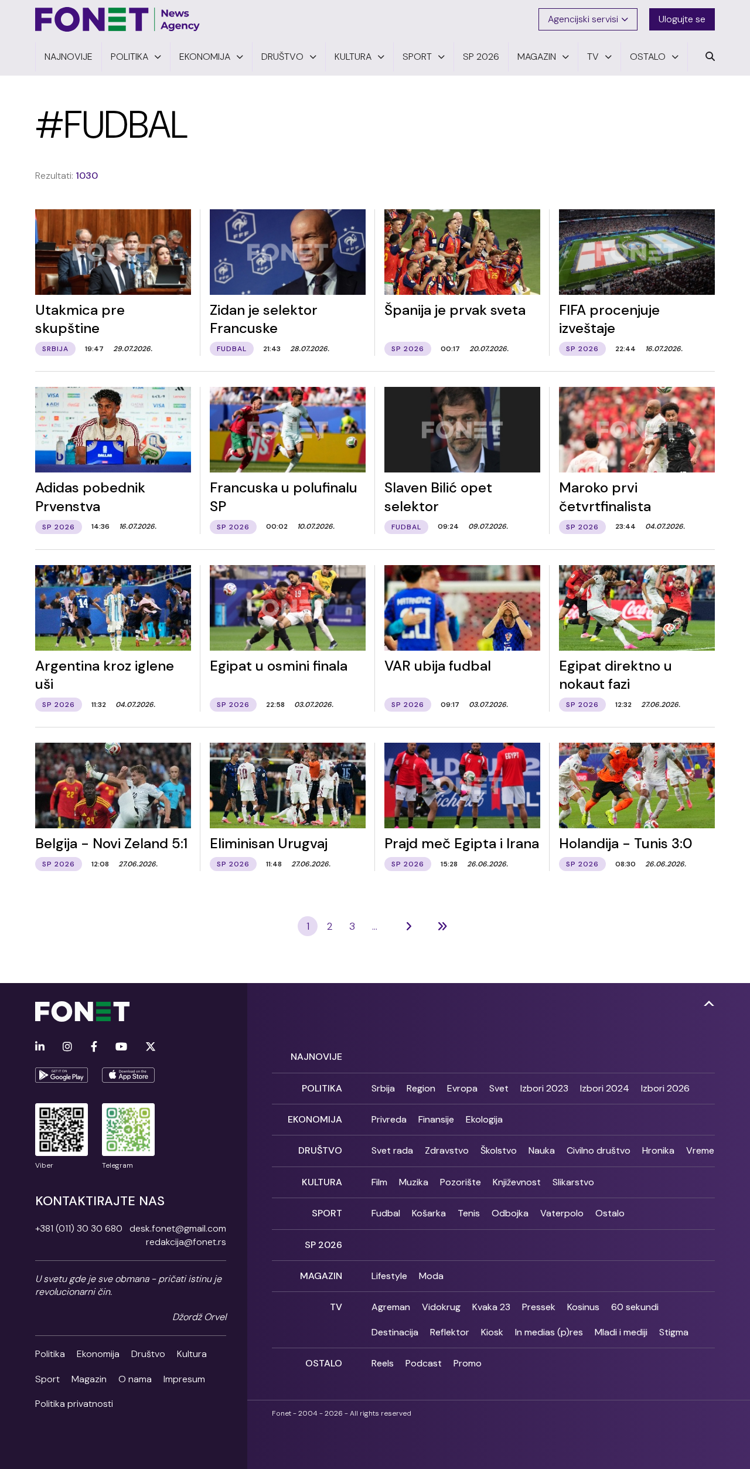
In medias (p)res (549, 1332)
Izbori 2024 (604, 1088)
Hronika (658, 1150)
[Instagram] (67, 1047)
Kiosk (492, 1332)
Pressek (538, 1307)
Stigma (673, 1332)
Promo (468, 1363)
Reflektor (449, 1332)
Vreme (700, 1150)
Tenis (469, 1213)
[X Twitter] (150, 1047)
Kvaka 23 (491, 1307)
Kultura (192, 1354)
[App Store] (128, 1075)
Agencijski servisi (583, 19)
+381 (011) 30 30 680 (78, 1228)
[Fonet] (117, 19)
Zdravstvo (447, 1150)
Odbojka (510, 1213)
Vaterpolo (562, 1213)
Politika (50, 1354)
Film (379, 1182)
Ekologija (484, 1119)
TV (336, 1307)
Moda (431, 1276)
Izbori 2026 (665, 1088)
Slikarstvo (573, 1182)
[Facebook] (94, 1047)
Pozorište (460, 1182)
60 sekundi (635, 1307)
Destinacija (394, 1332)
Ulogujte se (682, 19)
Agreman (390, 1307)
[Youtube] (121, 1047)
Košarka (429, 1213)
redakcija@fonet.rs (186, 1242)
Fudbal (385, 1213)
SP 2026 (323, 1245)
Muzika (413, 1182)
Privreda (389, 1119)
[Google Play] (61, 1075)
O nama (135, 1379)
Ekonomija (98, 1354)
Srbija (383, 1088)
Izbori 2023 (544, 1088)
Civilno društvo (598, 1150)
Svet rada (392, 1150)
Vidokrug (441, 1307)
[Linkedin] (40, 1047)
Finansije (436, 1119)
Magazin (89, 1379)
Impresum (184, 1379)
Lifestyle (389, 1276)
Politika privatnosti (74, 1403)
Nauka (542, 1150)
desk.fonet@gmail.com (177, 1228)
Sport (47, 1379)
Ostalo (610, 1213)
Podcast (423, 1363)
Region (421, 1088)
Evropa (462, 1088)
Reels (382, 1363)
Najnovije (316, 1056)
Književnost (517, 1182)
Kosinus (583, 1307)
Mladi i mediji (621, 1332)
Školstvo (498, 1150)
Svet (499, 1088)
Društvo (148, 1354)
